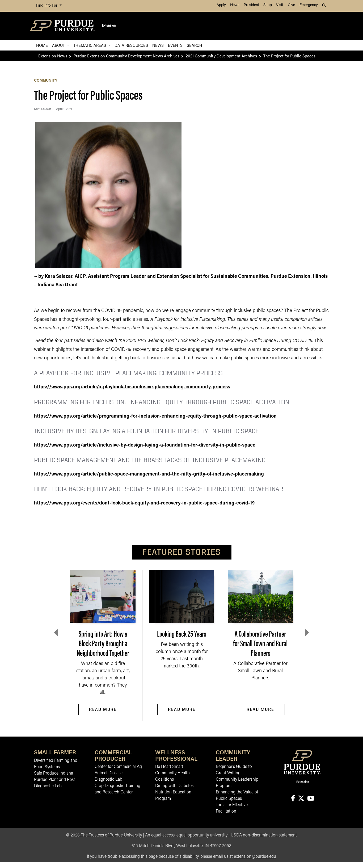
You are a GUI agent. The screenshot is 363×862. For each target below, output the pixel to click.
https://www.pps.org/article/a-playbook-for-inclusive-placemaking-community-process (132, 387)
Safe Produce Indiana (53, 773)
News (234, 5)
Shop (267, 5)
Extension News (52, 56)
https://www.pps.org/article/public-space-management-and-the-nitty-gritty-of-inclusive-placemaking (149, 474)
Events (175, 45)
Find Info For (47, 6)
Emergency (308, 5)
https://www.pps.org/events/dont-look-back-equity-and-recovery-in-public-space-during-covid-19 (144, 503)
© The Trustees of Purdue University (104, 835)
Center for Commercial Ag (118, 767)
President (251, 5)
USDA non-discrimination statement (264, 835)
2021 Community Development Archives (221, 56)
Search (194, 45)
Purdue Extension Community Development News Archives (126, 56)
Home (42, 45)
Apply (221, 5)
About (59, 45)
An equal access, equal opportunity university (186, 835)
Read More (103, 709)
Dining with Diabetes (174, 786)
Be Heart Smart (169, 767)
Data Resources (131, 45)
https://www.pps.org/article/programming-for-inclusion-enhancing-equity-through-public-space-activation (155, 416)
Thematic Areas (90, 45)
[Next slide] (306, 633)
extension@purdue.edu (255, 857)
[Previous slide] (57, 633)
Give (291, 5)
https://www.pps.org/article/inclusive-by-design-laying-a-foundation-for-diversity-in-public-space (144, 445)
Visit (279, 5)
